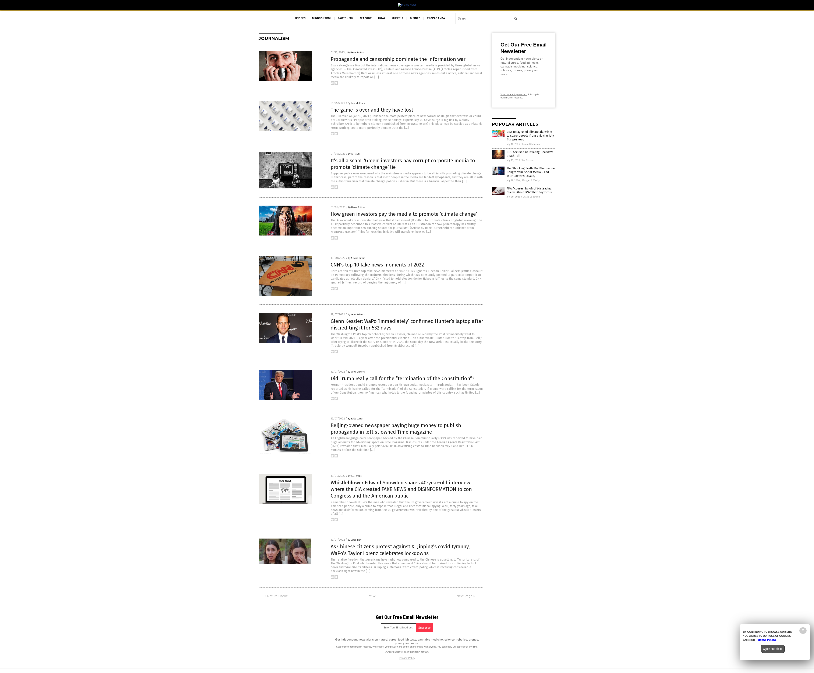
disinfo (415, 18)
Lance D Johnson (531, 144)
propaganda (436, 18)
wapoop (366, 18)
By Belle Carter (355, 418)
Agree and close (772, 649)
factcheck (346, 18)
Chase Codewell (531, 196)
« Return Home (276, 596)
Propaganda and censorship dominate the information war (398, 59)
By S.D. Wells (354, 476)
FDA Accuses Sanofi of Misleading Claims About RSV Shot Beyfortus (529, 190)
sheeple (397, 18)
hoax (382, 18)
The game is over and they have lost (372, 110)
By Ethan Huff (354, 539)
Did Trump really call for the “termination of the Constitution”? (402, 378)
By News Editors (355, 52)
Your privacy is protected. (513, 94)
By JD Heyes (354, 154)
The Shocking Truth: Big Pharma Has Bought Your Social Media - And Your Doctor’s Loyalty (531, 172)
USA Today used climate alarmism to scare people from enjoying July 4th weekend (530, 135)
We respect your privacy (385, 646)
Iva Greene (528, 160)
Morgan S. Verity (530, 180)
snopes (300, 18)
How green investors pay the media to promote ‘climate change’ (404, 214)
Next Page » (465, 596)
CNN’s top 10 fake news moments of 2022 (377, 265)
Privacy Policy (407, 658)
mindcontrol (321, 18)
